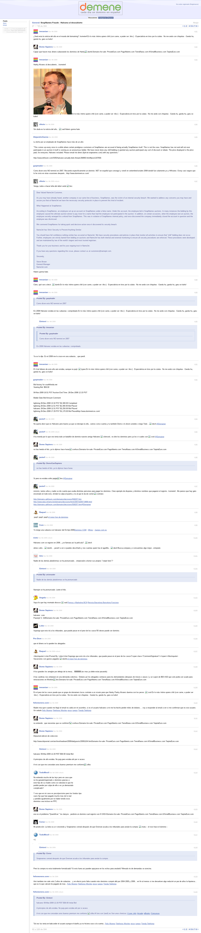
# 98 (196, 512)
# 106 (195, 638)
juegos (75, 710)
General (35, 23)
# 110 (195, 703)
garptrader (38, 166)
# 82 (196, 47)
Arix (41, 556)
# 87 (196, 181)
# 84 (196, 124)
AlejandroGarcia (40, 137)
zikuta (42, 124)
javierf (42, 419)
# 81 (196, 31)
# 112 (195, 731)
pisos (70, 710)
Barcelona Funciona (111, 603)
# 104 (195, 610)
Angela (42, 597)
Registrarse (194, 4)
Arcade (140, 913)
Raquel (42, 512)
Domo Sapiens (46, 47)
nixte (35, 538)
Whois (90, 530)
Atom (4, 23)
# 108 (195, 666)
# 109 (195, 687)
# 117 (195, 834)
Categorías (102, 18)
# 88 (196, 279)
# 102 (195, 568)
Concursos (155, 913)
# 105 (195, 626)
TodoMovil (44, 772)
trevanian (43, 31)
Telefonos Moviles (60, 710)
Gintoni (42, 321)
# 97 (196, 486)
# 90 (196, 321)
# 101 (195, 556)
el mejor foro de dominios (58, 517)
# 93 (196, 419)
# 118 (195, 847)
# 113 (195, 749)
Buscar (110, 18)
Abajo (196, 23)
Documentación (11, 32)
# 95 (196, 444)
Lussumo (7, 30)
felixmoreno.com (41, 703)
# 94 (196, 432)
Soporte (20, 32)
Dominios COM (80, 530)
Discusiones (92, 18)
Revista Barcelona (95, 603)
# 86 (196, 166)
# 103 (195, 597)
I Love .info (131, 913)
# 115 (195, 809)
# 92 (196, 379)
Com (41, 525)
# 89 (196, 292)
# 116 (195, 822)
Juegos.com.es (101, 530)
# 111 (195, 718)
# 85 (196, 137)
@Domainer (161, 424)
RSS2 (5, 25)
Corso (42, 822)
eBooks (147, 913)
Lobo (41, 626)
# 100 (195, 538)
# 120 (195, 892)
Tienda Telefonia (84, 710)
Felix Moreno (47, 710)
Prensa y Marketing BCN (77, 603)
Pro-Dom (37, 638)
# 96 (196, 457)
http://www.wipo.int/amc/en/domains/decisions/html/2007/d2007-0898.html (63, 502)
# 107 (195, 651)
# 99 (196, 525)
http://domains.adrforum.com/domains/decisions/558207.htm (57, 499)
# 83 (196, 59)
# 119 (195, 876)
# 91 (196, 364)
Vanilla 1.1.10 (8, 29)
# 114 (195, 772)
